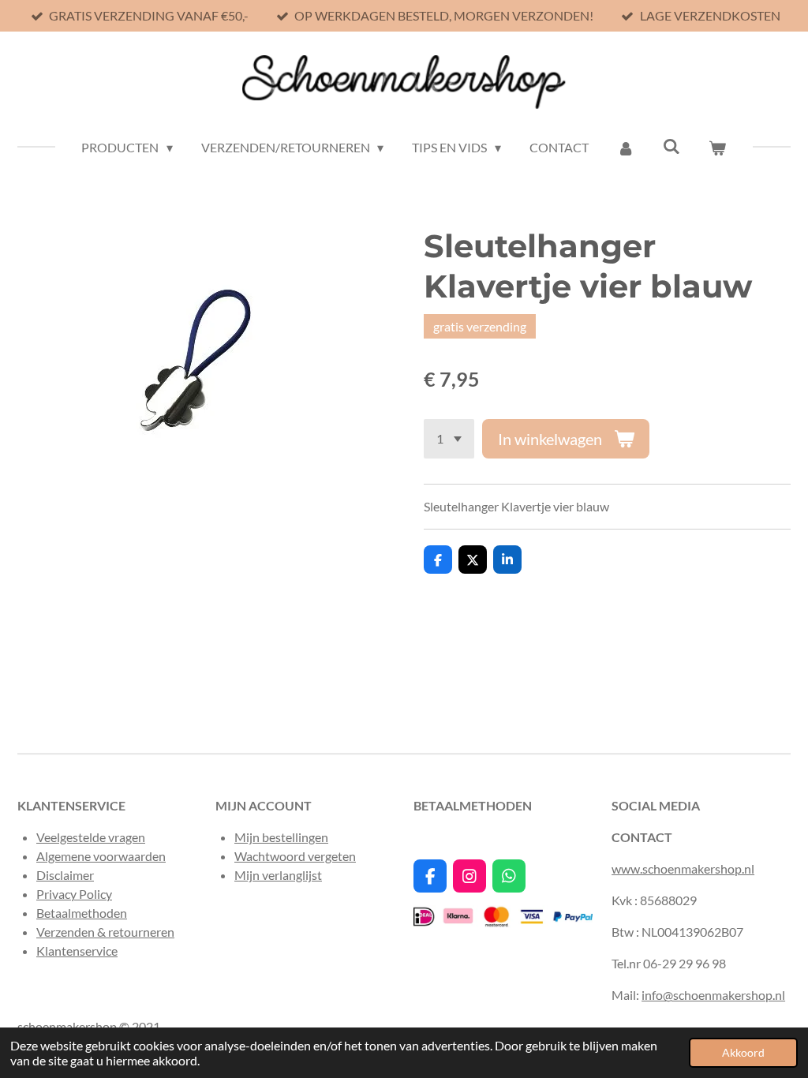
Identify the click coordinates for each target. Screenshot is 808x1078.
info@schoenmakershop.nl (713, 994)
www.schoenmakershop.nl (683, 868)
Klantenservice (77, 950)
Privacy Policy (74, 893)
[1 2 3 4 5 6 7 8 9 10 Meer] (449, 439)
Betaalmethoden (81, 912)
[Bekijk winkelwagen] (717, 147)
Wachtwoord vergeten (295, 855)
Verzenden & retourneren (105, 931)
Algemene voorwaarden (101, 855)
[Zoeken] (671, 145)
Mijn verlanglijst (278, 874)
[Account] (626, 147)
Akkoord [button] (743, 1052)
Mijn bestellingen (281, 836)
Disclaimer (65, 874)
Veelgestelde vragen (90, 836)
